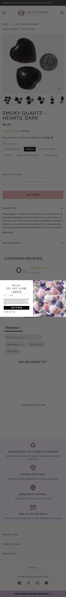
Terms (5, 304)
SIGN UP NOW (16, 308)
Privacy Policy (26, 303)
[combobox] (6, 295)
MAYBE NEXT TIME (9, 312)
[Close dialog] (64, 282)
